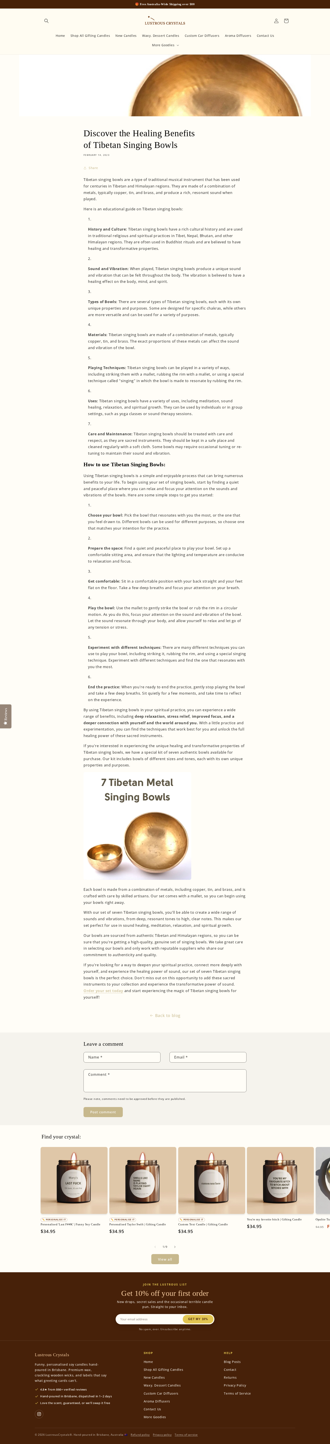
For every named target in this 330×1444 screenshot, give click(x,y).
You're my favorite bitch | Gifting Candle (274, 1219)
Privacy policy (162, 1434)
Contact (230, 1369)
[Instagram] (39, 1414)
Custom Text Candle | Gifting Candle (203, 1224)
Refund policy (140, 1434)
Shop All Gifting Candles (163, 1369)
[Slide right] (175, 1247)
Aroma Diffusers (157, 1401)
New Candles (154, 1377)
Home (148, 1362)
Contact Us (152, 1409)
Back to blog (167, 1015)
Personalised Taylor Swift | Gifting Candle (137, 1224)
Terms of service (186, 1434)
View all (165, 1259)
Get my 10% (198, 1319)
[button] (46, 21)
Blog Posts (232, 1362)
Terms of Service (237, 1393)
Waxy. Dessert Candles (162, 1385)
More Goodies (155, 1417)
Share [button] (93, 168)
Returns (230, 1377)
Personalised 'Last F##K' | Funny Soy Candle (71, 1224)
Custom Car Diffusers (161, 1393)
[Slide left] (155, 1247)
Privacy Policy (235, 1385)
